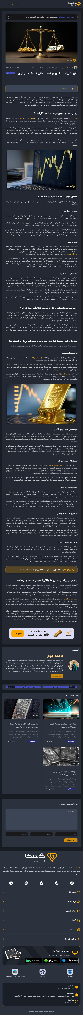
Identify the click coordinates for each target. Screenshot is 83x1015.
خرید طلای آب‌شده (13, 4)
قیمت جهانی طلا (71, 599)
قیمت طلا (74, 118)
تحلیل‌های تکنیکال (56, 465)
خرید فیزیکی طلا (65, 374)
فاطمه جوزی (64, 68)
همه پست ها (57, 676)
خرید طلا (35, 128)
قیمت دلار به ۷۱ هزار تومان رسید (59, 687)
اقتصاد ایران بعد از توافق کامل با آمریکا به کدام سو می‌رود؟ (28, 687)
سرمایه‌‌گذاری (61, 17)
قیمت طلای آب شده (27, 118)
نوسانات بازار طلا (37, 357)
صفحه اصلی (70, 17)
